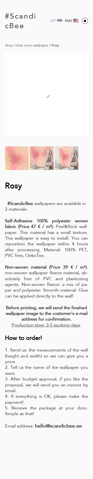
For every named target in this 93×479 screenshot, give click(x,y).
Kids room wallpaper (32, 45)
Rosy (55, 45)
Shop (9, 45)
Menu (85, 21)
